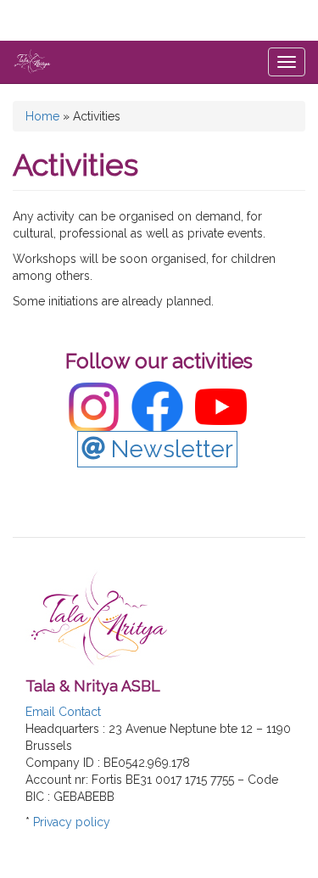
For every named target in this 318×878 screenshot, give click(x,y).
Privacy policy (71, 822)
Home (42, 116)
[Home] (32, 61)
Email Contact (63, 712)
